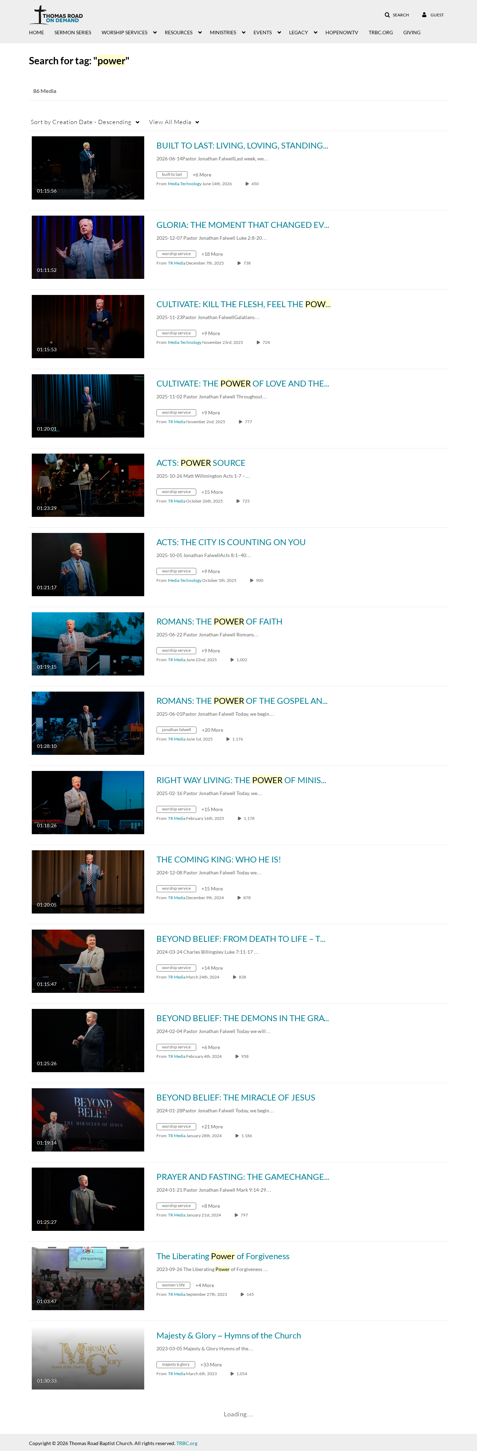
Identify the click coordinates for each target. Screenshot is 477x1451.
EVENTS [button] (263, 32)
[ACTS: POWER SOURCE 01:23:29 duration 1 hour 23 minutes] (88, 485)
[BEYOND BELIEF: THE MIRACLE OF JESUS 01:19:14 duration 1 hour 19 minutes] (88, 1119)
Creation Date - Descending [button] (81, 121)
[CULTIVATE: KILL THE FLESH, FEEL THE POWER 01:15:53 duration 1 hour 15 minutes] (88, 326)
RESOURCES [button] (178, 32)
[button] (396, 15)
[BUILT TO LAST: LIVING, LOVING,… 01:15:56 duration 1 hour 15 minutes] (88, 167)
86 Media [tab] (44, 90)
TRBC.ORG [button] (381, 32)
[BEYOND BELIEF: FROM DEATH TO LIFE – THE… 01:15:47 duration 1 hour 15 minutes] (88, 960)
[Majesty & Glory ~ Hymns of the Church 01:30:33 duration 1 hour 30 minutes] (88, 1357)
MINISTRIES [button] (223, 32)
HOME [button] (36, 32)
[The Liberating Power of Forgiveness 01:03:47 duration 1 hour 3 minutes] (88, 1278)
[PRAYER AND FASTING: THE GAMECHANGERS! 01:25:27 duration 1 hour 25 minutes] (88, 1198)
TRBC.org (186, 1443)
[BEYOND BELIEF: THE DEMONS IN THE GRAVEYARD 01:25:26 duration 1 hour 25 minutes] (88, 1040)
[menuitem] (41, 32)
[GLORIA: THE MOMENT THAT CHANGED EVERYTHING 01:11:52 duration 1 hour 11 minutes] (88, 247)
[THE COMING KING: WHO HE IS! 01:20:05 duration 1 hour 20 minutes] (88, 881)
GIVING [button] (411, 32)
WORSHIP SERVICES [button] (124, 32)
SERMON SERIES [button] (72, 32)
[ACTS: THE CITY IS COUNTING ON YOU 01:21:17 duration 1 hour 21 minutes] (88, 564)
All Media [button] (170, 121)
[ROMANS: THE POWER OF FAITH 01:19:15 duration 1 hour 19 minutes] (88, 643)
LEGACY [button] (298, 32)
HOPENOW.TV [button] (341, 32)
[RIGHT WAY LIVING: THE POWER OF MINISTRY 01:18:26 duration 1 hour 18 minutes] (88, 802)
